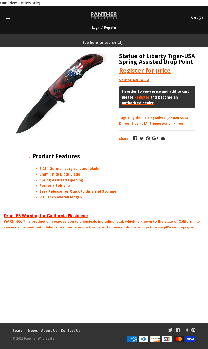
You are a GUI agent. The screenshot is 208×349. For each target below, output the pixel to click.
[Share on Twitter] (142, 138)
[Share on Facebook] (135, 138)
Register (110, 27)
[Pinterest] (193, 330)
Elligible (134, 118)
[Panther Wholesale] (104, 15)
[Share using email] (163, 138)
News (33, 330)
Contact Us (70, 330)
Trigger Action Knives (166, 123)
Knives (124, 123)
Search (19, 330)
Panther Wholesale (39, 338)
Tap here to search (99, 43)
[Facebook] (178, 330)
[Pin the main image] (148, 138)
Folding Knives (154, 118)
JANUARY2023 (177, 118)
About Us (49, 330)
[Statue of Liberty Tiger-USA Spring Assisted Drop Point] (60, 56)
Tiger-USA (139, 123)
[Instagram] (186, 330)
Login (96, 27)
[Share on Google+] (155, 138)
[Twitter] (170, 330)
